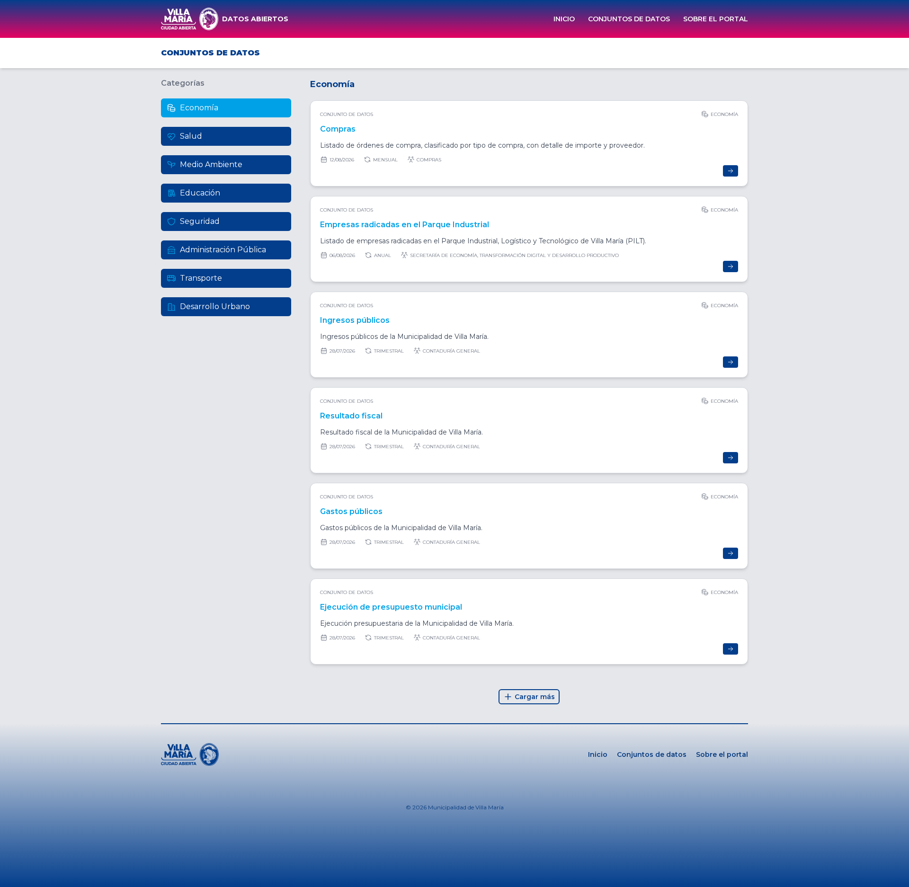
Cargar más (535, 696)
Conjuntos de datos (629, 19)
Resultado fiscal (351, 415)
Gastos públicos (351, 511)
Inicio (564, 19)
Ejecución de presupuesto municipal (391, 607)
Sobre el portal (715, 19)
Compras (338, 128)
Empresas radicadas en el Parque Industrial (404, 224)
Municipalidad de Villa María (466, 807)
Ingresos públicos (355, 320)
